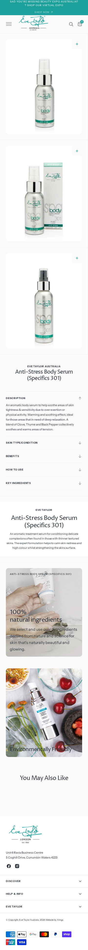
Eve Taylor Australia (29, 919)
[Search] (71, 24)
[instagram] (17, 866)
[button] (8, 24)
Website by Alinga (54, 919)
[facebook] (9, 866)
